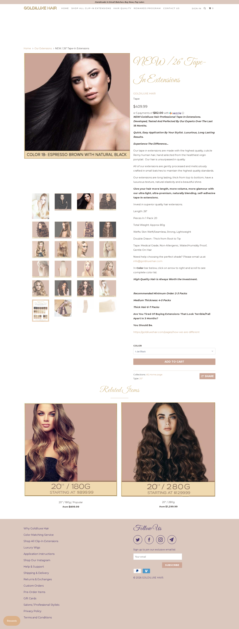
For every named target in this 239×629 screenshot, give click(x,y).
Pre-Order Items (34, 592)
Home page (156, 374)
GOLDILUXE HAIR (144, 93)
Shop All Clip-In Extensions (41, 541)
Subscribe (172, 565)
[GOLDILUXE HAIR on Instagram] (161, 539)
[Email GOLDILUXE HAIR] (172, 539)
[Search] (205, 8)
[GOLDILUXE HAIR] (40, 8)
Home (65, 8)
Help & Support (34, 566)
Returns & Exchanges (38, 579)
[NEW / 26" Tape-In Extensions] (77, 106)
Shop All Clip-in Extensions (91, 8)
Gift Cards (30, 598)
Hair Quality (122, 8)
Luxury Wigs (32, 547)
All (147, 374)
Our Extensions (43, 48)
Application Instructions (39, 553)
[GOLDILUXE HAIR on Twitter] (138, 539)
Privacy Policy (32, 611)
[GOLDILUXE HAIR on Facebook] (150, 539)
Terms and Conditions (38, 617)
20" (141, 378)
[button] (174, 113)
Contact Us (171, 8)
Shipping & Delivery (36, 573)
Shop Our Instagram (37, 560)
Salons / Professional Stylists (41, 604)
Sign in (196, 8)
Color (137, 345)
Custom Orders (34, 585)
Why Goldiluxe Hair (36, 528)
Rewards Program (147, 8)
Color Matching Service (39, 534)
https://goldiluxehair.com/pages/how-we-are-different (166, 332)
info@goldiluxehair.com (147, 261)
